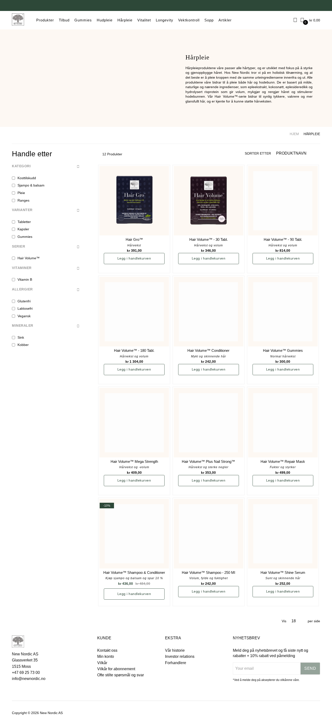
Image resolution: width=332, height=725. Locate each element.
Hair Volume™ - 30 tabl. (208, 239)
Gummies (83, 20)
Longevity (164, 20)
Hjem (294, 134)
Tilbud (64, 20)
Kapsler (23, 229)
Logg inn (295, 20)
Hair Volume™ (28, 258)
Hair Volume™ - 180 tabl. (134, 350)
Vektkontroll (189, 20)
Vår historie (175, 650)
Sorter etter (258, 153)
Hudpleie (105, 20)
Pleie (21, 193)
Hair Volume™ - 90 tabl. (283, 239)
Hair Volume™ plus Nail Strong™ (208, 461)
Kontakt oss (107, 650)
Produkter (45, 20)
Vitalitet (144, 20)
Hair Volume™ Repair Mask (283, 461)
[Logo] (18, 20)
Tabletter (24, 222)
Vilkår (102, 663)
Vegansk (24, 316)
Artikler (225, 20)
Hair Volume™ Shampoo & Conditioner (134, 572)
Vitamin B (24, 279)
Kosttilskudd (26, 178)
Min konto (105, 656)
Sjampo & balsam (30, 185)
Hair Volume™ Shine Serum (283, 572)
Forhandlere (175, 663)
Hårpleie (124, 20)
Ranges (23, 200)
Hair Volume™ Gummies (283, 350)
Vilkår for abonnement (116, 669)
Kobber (23, 345)
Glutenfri (24, 301)
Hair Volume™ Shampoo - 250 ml (208, 572)
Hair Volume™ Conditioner (208, 350)
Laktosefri (25, 308)
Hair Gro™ (134, 239)
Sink (20, 337)
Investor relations (179, 656)
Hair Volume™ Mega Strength (134, 461)
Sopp (209, 20)
